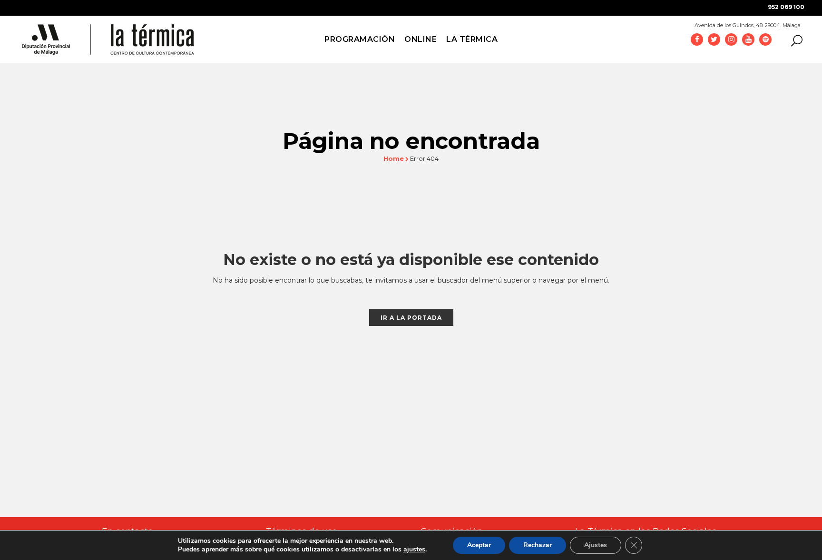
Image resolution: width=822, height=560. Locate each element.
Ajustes (595, 545)
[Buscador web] (794, 40)
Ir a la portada (411, 317)
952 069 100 (786, 6)
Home (393, 158)
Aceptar (479, 545)
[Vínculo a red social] (697, 39)
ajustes (414, 549)
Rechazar (537, 545)
